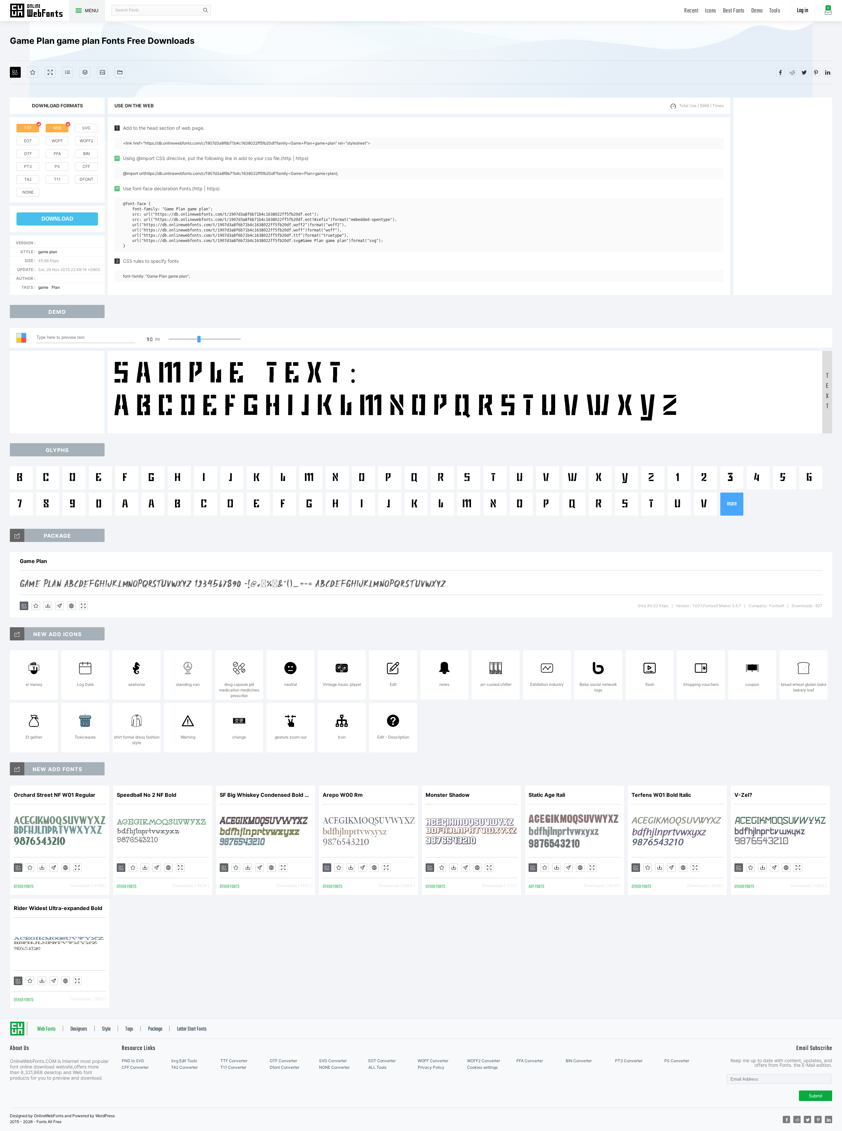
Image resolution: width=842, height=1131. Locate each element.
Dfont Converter (284, 1067)
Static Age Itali (547, 795)
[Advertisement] (782, 196)
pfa (57, 153)
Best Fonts (734, 11)
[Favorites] (32, 72)
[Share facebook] (780, 72)
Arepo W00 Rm (343, 795)
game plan (47, 251)
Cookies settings (482, 1067)
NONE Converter (334, 1067)
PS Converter (676, 1060)
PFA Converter (529, 1060)
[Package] (85, 72)
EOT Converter (382, 1060)
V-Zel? (743, 795)
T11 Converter (233, 1067)
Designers (78, 1029)
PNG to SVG (133, 1060)
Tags (129, 1029)
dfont (86, 179)
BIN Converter (579, 1060)
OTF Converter (283, 1060)
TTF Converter (233, 1060)
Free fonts (39, 11)
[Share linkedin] (828, 72)
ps (57, 166)
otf (28, 153)
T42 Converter (184, 1067)
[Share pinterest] (816, 72)
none (28, 192)
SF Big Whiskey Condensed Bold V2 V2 (266, 795)
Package (155, 1029)
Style (106, 1029)
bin (86, 153)
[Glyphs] (67, 72)
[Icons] (102, 72)
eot (28, 140)
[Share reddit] (792, 72)
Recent (691, 11)
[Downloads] (47, 606)
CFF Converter (135, 1067)
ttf (28, 127)
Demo (757, 11)
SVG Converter (333, 1060)
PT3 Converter (628, 1060)
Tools (774, 11)
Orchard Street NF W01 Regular (54, 795)
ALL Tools (377, 1067)
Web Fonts (46, 1029)
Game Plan (33, 561)
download (57, 219)
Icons (710, 11)
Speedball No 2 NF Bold (146, 795)
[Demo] (50, 72)
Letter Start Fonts (192, 1029)
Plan (56, 287)
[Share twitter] (804, 72)
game (43, 287)
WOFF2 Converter (483, 1060)
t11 (57, 179)
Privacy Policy (431, 1067)
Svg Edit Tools (184, 1060)
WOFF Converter (433, 1060)
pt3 (28, 166)
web (57, 127)
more (732, 504)
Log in (802, 10)
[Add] (15, 72)
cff (86, 166)
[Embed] (71, 606)
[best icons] (17, 768)
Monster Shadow (448, 795)
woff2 (86, 140)
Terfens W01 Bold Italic (661, 795)
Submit (815, 1095)
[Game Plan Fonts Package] (17, 535)
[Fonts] (119, 72)
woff (57, 140)
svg (86, 127)
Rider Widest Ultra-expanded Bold (58, 908)
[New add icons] (17, 633)
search (205, 10)
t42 (28, 179)
